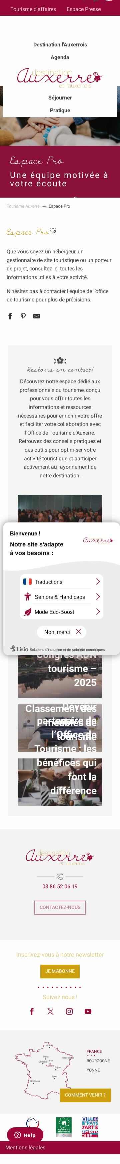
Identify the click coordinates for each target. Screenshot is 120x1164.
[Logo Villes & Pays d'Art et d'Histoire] (90, 1127)
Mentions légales (25, 1147)
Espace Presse (84, 9)
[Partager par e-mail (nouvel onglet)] (36, 317)
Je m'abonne (60, 971)
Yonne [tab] (93, 1070)
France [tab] (94, 1051)
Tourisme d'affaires (33, 9)
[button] (53, 231)
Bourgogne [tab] (95, 1061)
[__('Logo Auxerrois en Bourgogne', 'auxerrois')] (60, 857)
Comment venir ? (85, 1095)
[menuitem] (60, 44)
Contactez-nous (60, 907)
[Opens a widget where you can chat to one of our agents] (25, 1135)
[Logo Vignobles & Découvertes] (64, 1127)
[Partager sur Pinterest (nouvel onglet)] (23, 317)
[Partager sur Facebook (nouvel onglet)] (10, 317)
